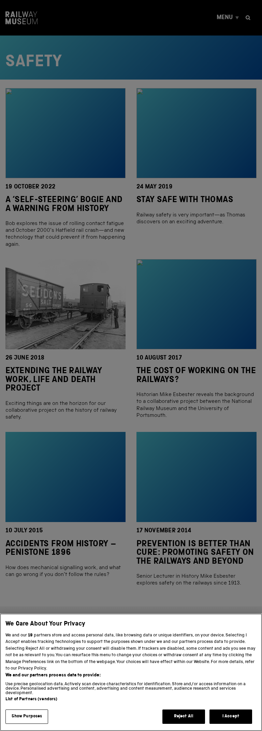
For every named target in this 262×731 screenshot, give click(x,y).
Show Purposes (27, 716)
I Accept (230, 716)
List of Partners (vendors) (31, 699)
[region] (131, 672)
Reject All (183, 716)
